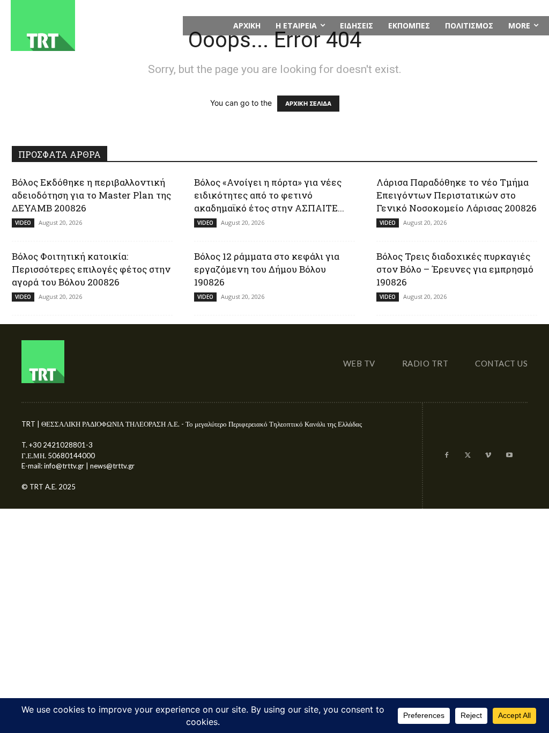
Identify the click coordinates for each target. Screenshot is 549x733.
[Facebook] (447, 456)
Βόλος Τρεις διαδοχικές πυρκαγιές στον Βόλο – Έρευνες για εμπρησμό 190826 (454, 269)
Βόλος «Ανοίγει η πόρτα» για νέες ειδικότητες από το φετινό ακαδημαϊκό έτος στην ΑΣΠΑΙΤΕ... (269, 195)
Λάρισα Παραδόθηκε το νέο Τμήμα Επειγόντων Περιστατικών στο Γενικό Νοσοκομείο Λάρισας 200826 (456, 195)
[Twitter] (468, 456)
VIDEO (23, 222)
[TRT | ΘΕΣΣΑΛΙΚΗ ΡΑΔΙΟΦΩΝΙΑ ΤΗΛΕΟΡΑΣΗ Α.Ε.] (91, 25)
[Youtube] (509, 456)
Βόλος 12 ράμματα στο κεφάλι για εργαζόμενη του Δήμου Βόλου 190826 (266, 269)
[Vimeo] (488, 456)
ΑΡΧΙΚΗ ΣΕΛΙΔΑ (308, 103)
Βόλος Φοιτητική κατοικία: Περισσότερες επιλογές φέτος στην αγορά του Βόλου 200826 (91, 269)
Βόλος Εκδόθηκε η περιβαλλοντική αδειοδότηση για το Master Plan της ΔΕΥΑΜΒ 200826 (91, 195)
